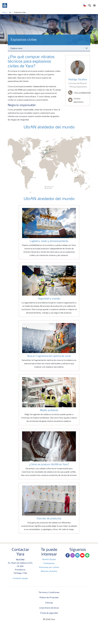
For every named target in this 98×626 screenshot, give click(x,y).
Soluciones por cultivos (49, 567)
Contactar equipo (20, 578)
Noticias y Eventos (49, 571)
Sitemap (49, 603)
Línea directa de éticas (49, 608)
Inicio (4, 12)
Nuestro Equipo (49, 559)
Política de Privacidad (49, 598)
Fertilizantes (49, 563)
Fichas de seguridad (49, 613)
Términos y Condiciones (49, 592)
